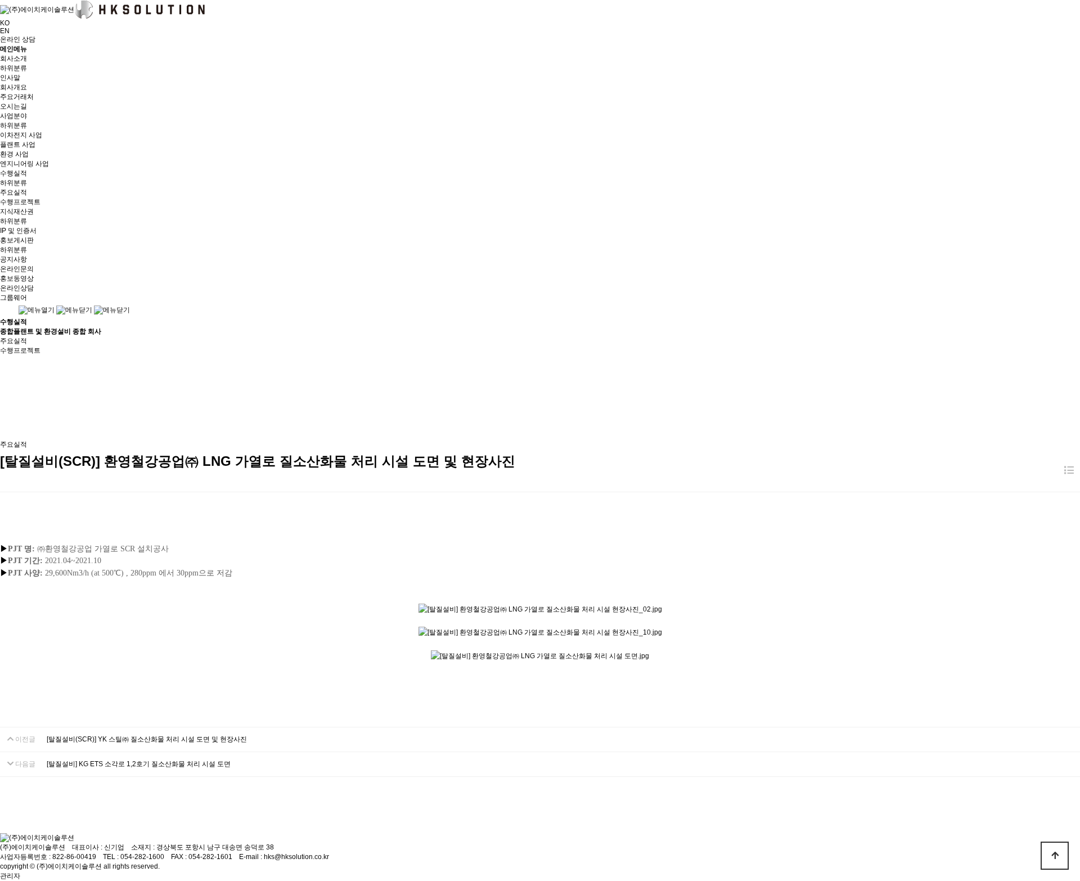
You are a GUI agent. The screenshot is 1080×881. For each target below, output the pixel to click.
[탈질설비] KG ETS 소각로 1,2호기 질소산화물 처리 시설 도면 (139, 764)
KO (5, 23)
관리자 (10, 876)
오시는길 (13, 106)
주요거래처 (17, 97)
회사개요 (13, 87)
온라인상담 (17, 288)
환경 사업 (14, 154)
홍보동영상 (17, 278)
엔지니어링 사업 (24, 164)
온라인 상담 (17, 39)
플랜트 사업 (17, 145)
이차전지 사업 (21, 135)
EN (5, 31)
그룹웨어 (13, 298)
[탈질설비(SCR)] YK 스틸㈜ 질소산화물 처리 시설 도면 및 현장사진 (147, 739)
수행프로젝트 (20, 202)
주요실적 (13, 192)
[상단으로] (1055, 856)
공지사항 (13, 259)
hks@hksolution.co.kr (296, 857)
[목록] (1069, 470)
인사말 (10, 78)
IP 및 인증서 (18, 231)
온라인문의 (17, 269)
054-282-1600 (142, 857)
